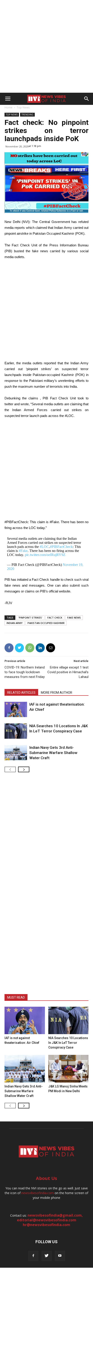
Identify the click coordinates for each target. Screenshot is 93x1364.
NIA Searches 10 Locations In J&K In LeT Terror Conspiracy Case (68, 1042)
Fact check (54, 617)
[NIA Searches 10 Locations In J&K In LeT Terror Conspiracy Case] (16, 731)
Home (8, 107)
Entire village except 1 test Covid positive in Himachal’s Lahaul (67, 672)
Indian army (15, 623)
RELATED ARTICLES (21, 692)
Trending (27, 114)
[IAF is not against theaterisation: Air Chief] (16, 709)
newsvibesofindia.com (37, 1193)
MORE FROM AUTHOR (56, 692)
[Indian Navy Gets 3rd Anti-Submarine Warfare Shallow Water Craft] (16, 753)
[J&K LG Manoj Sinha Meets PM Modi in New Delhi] (68, 1069)
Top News (23, 107)
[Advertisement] (46, 46)
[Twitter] (47, 1256)
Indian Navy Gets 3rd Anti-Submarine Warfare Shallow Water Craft (53, 752)
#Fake (23, 551)
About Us (46, 1178)
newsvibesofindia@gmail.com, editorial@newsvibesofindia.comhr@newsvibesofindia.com (50, 1220)
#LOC (44, 547)
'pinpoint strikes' (30, 617)
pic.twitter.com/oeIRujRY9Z (45, 555)
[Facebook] (33, 1256)
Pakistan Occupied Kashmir (46, 623)
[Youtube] (60, 1256)
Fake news (74, 617)
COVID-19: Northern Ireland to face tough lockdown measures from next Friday (25, 672)
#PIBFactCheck (61, 547)
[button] (86, 99)
